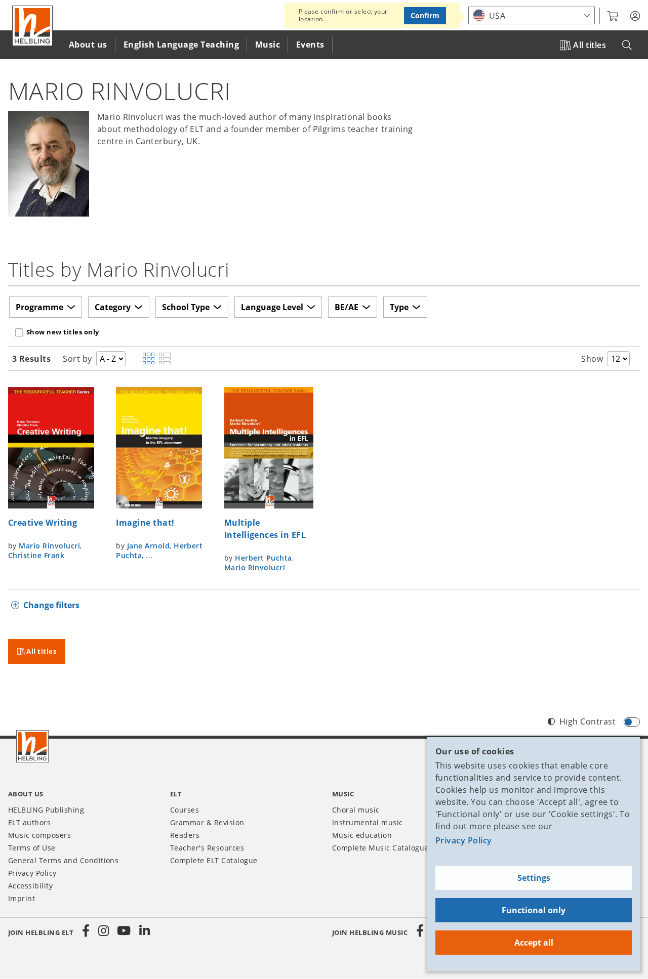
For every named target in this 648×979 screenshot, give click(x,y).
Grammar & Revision (207, 822)
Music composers (39, 835)
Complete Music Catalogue (380, 848)
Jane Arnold (148, 545)
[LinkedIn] (144, 931)
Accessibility (30, 885)
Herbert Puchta (263, 558)
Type (399, 307)
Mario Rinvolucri (49, 545)
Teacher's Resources (207, 848)
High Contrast (587, 721)
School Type (186, 307)
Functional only (533, 910)
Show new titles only (62, 331)
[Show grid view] (148, 359)
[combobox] (531, 15)
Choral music (356, 810)
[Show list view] (165, 359)
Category (113, 307)
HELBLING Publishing (46, 810)
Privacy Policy (463, 840)
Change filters (51, 605)
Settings (533, 877)
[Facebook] (86, 931)
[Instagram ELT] (104, 931)
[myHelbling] (635, 16)
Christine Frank (36, 555)
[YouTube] (124, 931)
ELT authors (29, 822)
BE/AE (346, 307)
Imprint (21, 898)
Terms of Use (32, 848)
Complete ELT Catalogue (214, 860)
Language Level (272, 307)
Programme (39, 307)
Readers (184, 835)
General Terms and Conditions (63, 860)
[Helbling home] (32, 746)
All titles (589, 45)
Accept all (533, 942)
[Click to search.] (627, 45)
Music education (362, 835)
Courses (184, 810)
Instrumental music (367, 822)
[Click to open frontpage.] (32, 26)
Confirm (425, 15)
